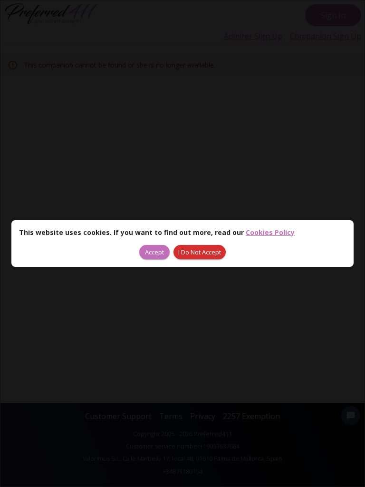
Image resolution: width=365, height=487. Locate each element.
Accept (154, 252)
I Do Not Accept (199, 252)
